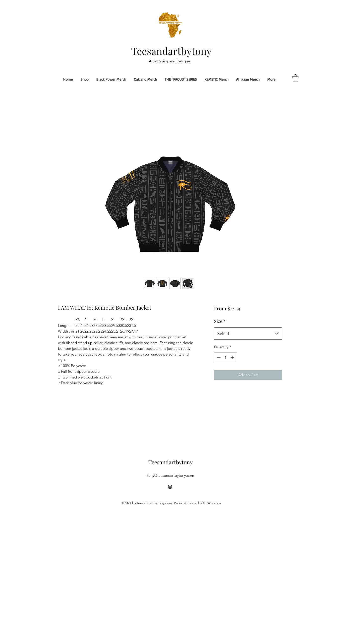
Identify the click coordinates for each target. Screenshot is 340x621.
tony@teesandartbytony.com (170, 475)
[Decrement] (218, 357)
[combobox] (248, 333)
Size (220, 321)
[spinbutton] (225, 357)
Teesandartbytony (171, 50)
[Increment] (232, 357)
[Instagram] (170, 486)
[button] (295, 78)
